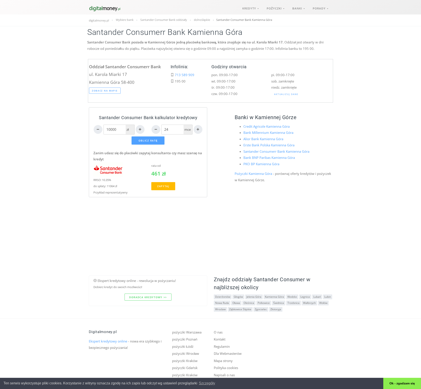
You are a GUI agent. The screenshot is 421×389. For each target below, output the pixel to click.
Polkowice (264, 303)
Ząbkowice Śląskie (240, 309)
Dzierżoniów (222, 297)
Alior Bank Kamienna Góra (263, 139)
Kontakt (219, 339)
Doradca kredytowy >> (148, 297)
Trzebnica (293, 303)
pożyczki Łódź (182, 346)
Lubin (327, 297)
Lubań (317, 297)
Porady (320, 8)
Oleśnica (249, 303)
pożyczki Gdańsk (185, 368)
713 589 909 (184, 75)
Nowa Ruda (222, 303)
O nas (218, 332)
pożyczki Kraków (185, 361)
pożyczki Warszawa (187, 332)
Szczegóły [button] (207, 383)
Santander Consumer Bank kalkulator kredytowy (148, 117)
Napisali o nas (224, 375)
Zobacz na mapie (105, 90)
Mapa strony (223, 361)
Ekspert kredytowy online (108, 341)
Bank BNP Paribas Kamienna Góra (269, 157)
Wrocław (220, 309)
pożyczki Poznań (184, 339)
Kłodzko (292, 297)
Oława (236, 303)
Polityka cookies (226, 368)
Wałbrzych (309, 303)
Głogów (238, 297)
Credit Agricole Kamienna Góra (266, 126)
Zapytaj (163, 186)
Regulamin (222, 346)
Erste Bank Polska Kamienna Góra (268, 145)
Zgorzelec (261, 309)
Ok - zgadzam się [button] (402, 383)
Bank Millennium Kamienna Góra (268, 132)
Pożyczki (275, 8)
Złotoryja (275, 309)
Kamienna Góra (274, 297)
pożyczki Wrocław (185, 353)
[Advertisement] (210, 245)
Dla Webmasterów (228, 353)
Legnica (305, 297)
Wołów (323, 303)
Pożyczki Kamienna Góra (253, 173)
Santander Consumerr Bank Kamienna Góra (276, 151)
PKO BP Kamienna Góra (261, 164)
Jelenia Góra (253, 297)
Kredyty (249, 8)
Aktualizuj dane (286, 94)
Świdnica (278, 303)
